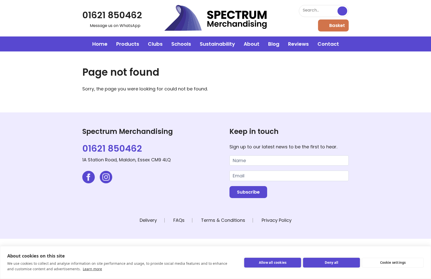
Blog (273, 43)
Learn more (92, 269)
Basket (337, 25)
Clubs (155, 43)
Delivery (148, 220)
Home (100, 43)
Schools (181, 43)
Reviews (298, 43)
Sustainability (217, 43)
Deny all (331, 262)
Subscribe (248, 192)
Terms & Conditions (223, 220)
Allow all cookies (272, 262)
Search (342, 10)
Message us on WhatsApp (115, 25)
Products (127, 43)
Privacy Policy (277, 220)
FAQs (179, 220)
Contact (328, 43)
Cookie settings (393, 262)
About (251, 43)
